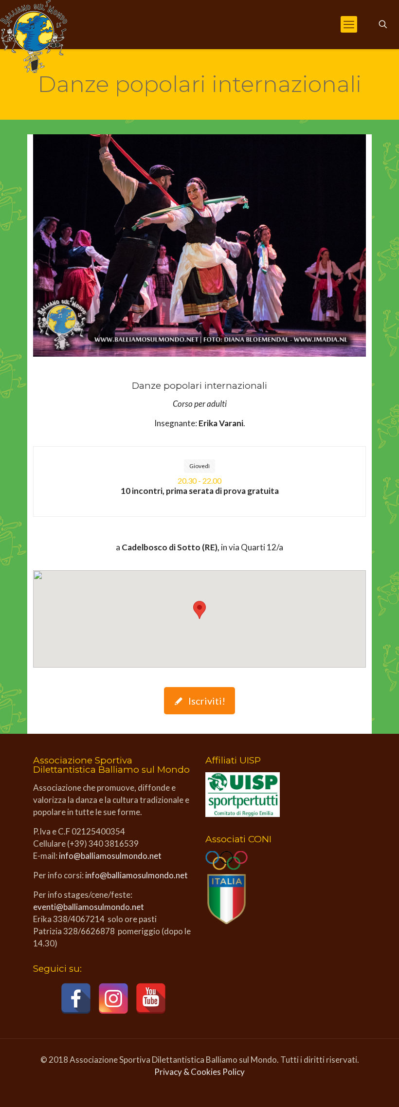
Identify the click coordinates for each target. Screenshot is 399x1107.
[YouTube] (150, 998)
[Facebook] (75, 998)
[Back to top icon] (352, 1087)
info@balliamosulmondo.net (110, 856)
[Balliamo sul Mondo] (33, 36)
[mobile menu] (349, 24)
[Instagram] (113, 998)
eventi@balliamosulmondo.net (88, 907)
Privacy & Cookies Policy (199, 1072)
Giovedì (199, 466)
